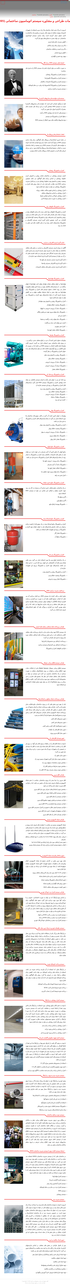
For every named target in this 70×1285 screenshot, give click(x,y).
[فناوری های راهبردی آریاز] (65, 1)
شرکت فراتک (28, 1283)
